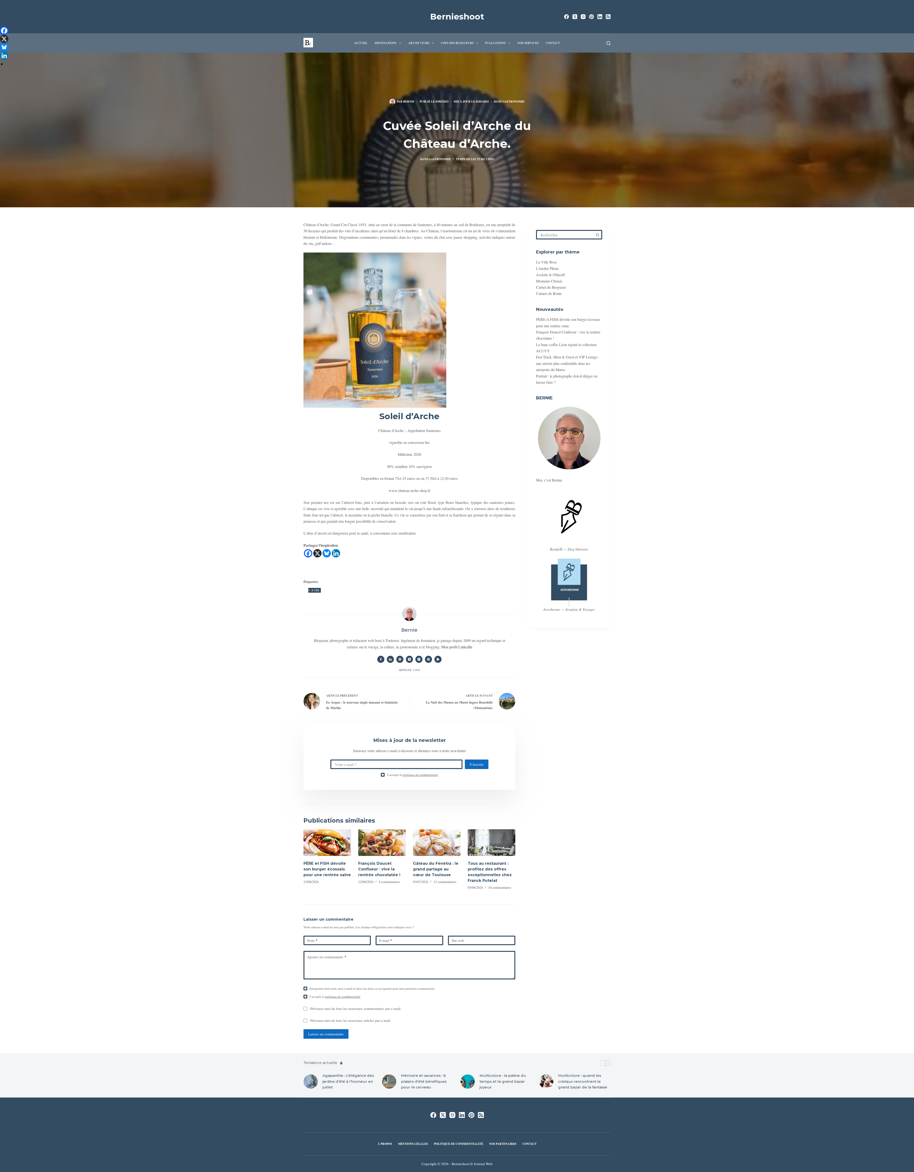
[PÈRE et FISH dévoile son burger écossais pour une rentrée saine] (327, 842)
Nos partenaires (503, 1144)
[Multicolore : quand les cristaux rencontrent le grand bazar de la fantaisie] (546, 1081)
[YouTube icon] (438, 659)
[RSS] (608, 16)
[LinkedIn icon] (390, 659)
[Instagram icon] (418, 659)
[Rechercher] (608, 43)
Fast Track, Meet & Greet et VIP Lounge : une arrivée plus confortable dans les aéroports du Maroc (567, 363)
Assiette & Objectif (550, 274)
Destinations (386, 43)
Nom (312, 940)
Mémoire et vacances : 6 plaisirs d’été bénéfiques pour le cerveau (424, 1081)
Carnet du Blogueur (551, 287)
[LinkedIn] (599, 16)
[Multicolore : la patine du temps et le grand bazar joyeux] (468, 1081)
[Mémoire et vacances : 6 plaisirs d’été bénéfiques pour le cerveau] (389, 1081)
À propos (385, 1144)
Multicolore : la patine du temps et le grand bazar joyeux (503, 1081)
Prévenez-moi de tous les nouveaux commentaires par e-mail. (355, 1008)
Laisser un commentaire (326, 1034)
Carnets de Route (549, 293)
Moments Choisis (549, 280)
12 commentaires (444, 881)
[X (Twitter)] (574, 16)
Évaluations (495, 43)
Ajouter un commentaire (326, 956)
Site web (458, 940)
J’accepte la (412, 775)
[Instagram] (583, 16)
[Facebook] (566, 16)
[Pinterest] (591, 16)
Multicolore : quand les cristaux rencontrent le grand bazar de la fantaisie (582, 1081)
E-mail (385, 940)
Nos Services (528, 43)
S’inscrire (477, 764)
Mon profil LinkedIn (456, 646)
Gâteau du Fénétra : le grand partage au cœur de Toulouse (435, 869)
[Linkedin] (336, 553)
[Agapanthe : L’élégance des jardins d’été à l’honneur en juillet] (310, 1081)
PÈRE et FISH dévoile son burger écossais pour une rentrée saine (327, 869)
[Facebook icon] (380, 659)
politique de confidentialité (420, 775)
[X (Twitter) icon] (409, 659)
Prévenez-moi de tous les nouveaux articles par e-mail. (350, 1020)
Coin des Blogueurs (457, 43)
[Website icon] (399, 659)
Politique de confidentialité (458, 1144)
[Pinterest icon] (428, 659)
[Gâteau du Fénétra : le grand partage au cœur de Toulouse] (437, 842)
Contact (553, 43)
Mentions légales (413, 1144)
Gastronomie (513, 101)
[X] (317, 553)
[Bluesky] (327, 553)
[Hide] (2, 64)
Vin (315, 590)
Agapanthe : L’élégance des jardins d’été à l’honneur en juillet (348, 1081)
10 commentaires (499, 887)
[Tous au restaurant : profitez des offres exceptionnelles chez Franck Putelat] (491, 842)
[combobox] (565, 234)
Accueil (361, 43)
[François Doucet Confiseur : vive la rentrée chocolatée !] (382, 842)
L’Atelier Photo (547, 268)
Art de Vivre (418, 43)
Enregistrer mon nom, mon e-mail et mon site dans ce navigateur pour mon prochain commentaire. (372, 988)
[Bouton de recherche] (597, 234)
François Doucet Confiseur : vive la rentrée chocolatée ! (379, 869)
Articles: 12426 (409, 670)
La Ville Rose (546, 261)
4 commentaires (389, 881)
